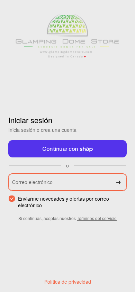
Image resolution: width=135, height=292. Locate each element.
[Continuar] (118, 182)
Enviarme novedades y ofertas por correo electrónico (63, 202)
